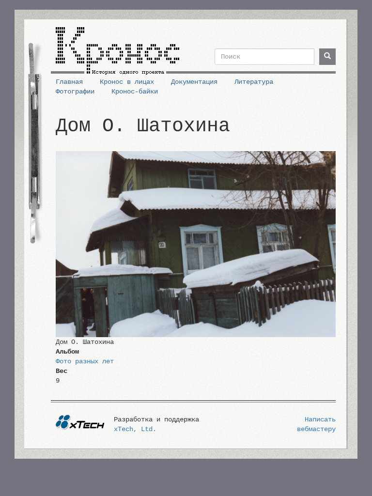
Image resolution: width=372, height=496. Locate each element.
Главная (69, 82)
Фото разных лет (85, 361)
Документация (194, 82)
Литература (253, 82)
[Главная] (117, 47)
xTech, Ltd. (135, 429)
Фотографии (75, 91)
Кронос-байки (134, 91)
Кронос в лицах (127, 82)
